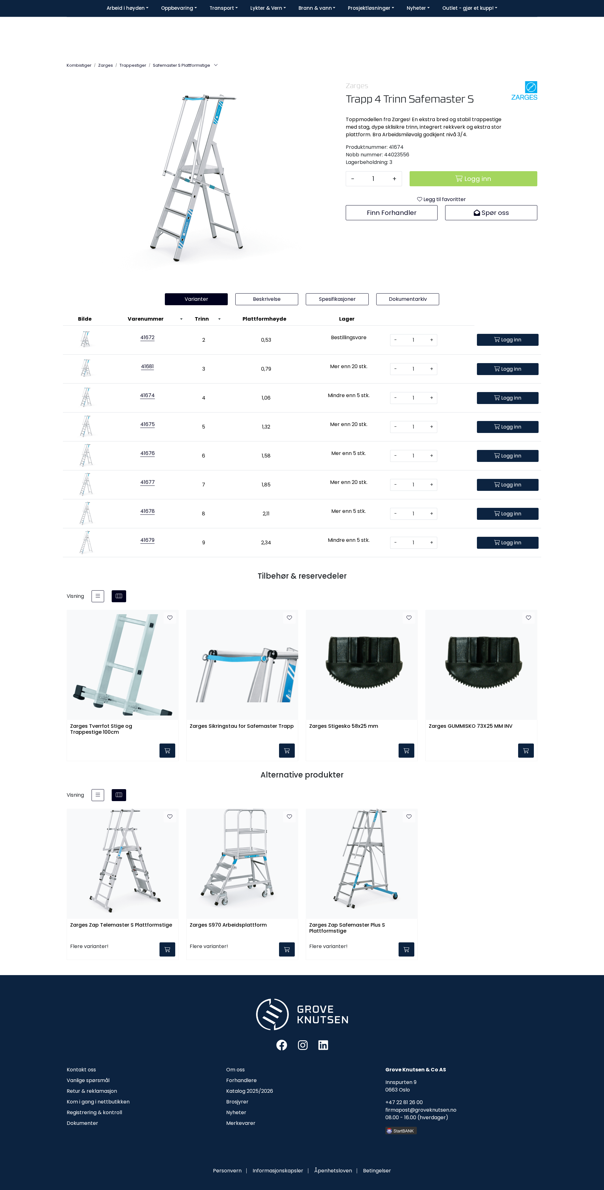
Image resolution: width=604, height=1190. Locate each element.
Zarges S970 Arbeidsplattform (228, 925)
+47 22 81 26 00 (404, 1102)
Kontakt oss (81, 1069)
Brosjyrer (237, 1101)
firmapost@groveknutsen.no (420, 1110)
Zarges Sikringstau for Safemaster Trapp (242, 726)
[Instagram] (303, 1044)
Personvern (227, 1170)
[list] (98, 596)
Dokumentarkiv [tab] (408, 299)
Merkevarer (240, 1123)
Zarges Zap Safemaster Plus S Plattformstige (347, 928)
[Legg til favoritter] (170, 618)
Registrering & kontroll (94, 1112)
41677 (147, 482)
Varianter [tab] (196, 299)
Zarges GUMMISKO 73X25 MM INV (470, 726)
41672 (147, 337)
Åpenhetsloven (333, 1170)
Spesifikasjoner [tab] (337, 299)
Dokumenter (82, 1123)
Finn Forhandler (392, 212)
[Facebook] (281, 1044)
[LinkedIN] (323, 1044)
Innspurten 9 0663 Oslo (401, 1086)
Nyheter (236, 1112)
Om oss (235, 1069)
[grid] (119, 596)
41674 (147, 395)
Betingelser (377, 1170)
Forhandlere (241, 1080)
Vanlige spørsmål (88, 1080)
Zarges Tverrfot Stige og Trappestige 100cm (101, 729)
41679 (147, 540)
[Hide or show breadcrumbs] (215, 65)
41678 (147, 511)
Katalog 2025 (242, 1091)
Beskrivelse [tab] (267, 299)
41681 (147, 366)
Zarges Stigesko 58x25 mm (343, 726)
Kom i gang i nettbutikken (98, 1101)
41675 (147, 424)
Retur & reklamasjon (92, 1091)
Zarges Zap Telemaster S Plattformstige (121, 925)
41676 (147, 453)
